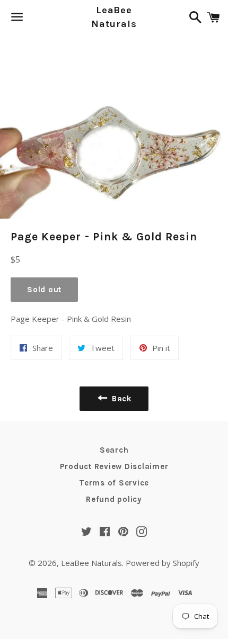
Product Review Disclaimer (114, 466)
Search (114, 450)
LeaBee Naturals (113, 16)
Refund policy (114, 499)
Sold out (44, 289)
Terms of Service (114, 483)
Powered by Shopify (162, 562)
